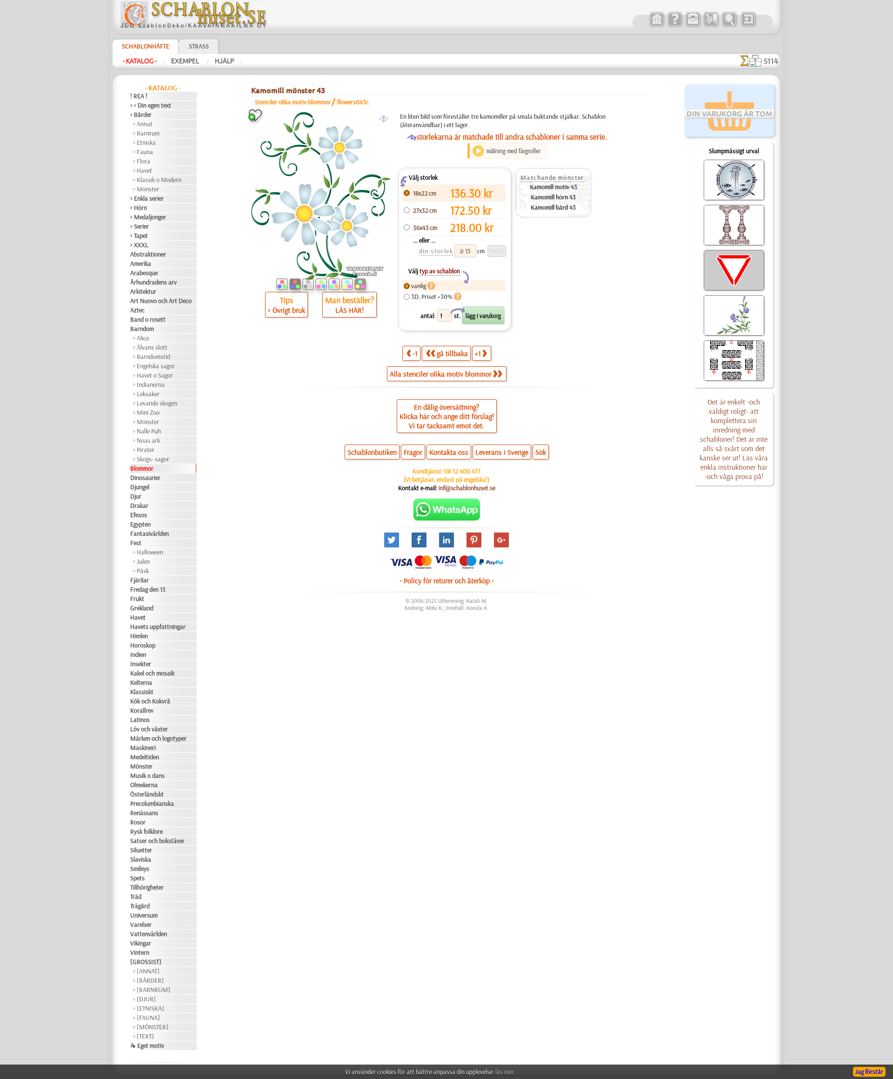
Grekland (141, 608)
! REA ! (138, 96)
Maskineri (143, 747)
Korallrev (141, 710)
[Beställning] (711, 25)
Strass (199, 46)
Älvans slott (152, 347)
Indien (138, 654)
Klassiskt (141, 692)
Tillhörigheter (147, 887)
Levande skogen (157, 403)
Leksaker (148, 394)
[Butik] (656, 25)
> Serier (139, 226)
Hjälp (224, 61)
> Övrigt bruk (286, 310)
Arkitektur (143, 291)
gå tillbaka (452, 353)
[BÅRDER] (150, 980)
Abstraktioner (148, 254)
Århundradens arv (153, 282)
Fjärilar (139, 580)
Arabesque (144, 273)
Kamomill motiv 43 (553, 186)
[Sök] (729, 25)
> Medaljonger (148, 217)
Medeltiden (144, 757)
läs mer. (505, 1071)
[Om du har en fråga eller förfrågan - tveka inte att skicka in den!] (446, 518)
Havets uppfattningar (158, 626)
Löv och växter (149, 729)
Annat (145, 124)
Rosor (138, 822)
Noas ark (148, 440)
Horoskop (142, 645)
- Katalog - (140, 61)
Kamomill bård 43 (553, 207)
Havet (144, 170)
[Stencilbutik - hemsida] (193, 25)
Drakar (139, 505)
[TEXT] (145, 1036)
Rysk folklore (146, 831)
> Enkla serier (147, 198)
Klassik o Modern (159, 179)
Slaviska (140, 859)
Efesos (138, 515)
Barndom (142, 328)
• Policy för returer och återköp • (447, 580)
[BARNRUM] (153, 989)
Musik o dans (147, 775)
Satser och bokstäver (157, 840)
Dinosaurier (145, 477)
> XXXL (139, 245)
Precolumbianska (152, 803)
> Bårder (141, 114)
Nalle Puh (149, 431)
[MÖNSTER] (152, 1027)
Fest (135, 543)
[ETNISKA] (150, 1008)
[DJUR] (146, 999)
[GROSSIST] (145, 962)
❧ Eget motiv (147, 1045)
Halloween (150, 552)
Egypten (140, 524)
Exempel (185, 61)
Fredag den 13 (148, 589)
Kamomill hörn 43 (553, 197)
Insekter (140, 664)
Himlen (139, 636)
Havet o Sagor (155, 375)
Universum (144, 915)
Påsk (143, 570)
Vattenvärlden (148, 934)
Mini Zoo (148, 412)
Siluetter (141, 850)
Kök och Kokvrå (150, 701)
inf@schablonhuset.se (467, 488)
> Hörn (138, 207)
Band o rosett (148, 319)
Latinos (140, 719)
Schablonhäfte (145, 46)
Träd (135, 896)
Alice (143, 338)
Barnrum (148, 133)
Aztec (137, 310)
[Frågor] (675, 25)
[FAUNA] (148, 1017)
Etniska (146, 142)
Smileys (139, 868)
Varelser (141, 924)
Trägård (140, 906)
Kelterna (141, 682)
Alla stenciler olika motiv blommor (441, 373)
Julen (143, 561)
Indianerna (151, 384)
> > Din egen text (150, 105)
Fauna (145, 152)
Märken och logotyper (158, 738)
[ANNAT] (148, 971)
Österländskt (147, 794)
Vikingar (140, 943)
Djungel (139, 487)
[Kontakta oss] (693, 25)
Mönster (148, 189)
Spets (137, 878)
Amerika (140, 263)
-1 (415, 353)
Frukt (137, 598)
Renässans (144, 813)
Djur (135, 496)
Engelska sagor (156, 366)
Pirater (145, 449)
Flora (143, 161)
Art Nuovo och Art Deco (161, 301)
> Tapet (139, 235)
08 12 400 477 (462, 471)
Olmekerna (144, 785)
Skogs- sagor (153, 459)
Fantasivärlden (149, 533)
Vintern (139, 952)
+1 (478, 353)
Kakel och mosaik (152, 673)
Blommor (141, 468)
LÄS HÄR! (349, 310)
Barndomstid (153, 356)
